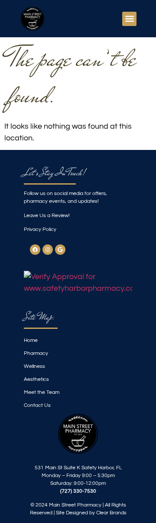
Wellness (34, 366)
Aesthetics (36, 379)
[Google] (60, 249)
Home (31, 340)
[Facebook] (35, 249)
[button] (129, 19)
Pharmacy (36, 353)
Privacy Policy (40, 229)
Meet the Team (41, 392)
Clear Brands (111, 513)
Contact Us (37, 405)
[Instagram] (47, 249)
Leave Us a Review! (47, 215)
